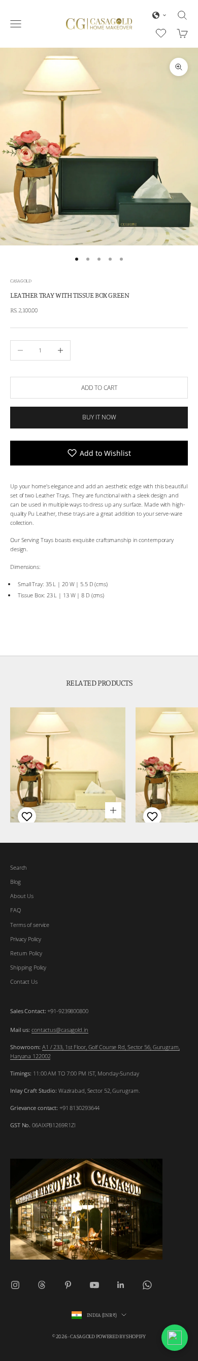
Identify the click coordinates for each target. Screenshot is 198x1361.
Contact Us (24, 981)
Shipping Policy (28, 967)
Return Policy (26, 953)
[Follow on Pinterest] (68, 1285)
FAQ (15, 910)
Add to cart (99, 387)
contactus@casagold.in (59, 1029)
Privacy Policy (25, 939)
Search (18, 867)
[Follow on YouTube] (94, 1285)
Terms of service (29, 924)
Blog (15, 881)
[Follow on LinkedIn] (121, 1285)
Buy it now (99, 417)
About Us (22, 896)
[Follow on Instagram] (15, 1285)
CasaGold (20, 280)
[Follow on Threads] (42, 1285)
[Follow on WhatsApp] (147, 1285)
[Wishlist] (162, 32)
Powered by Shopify (121, 1336)
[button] (159, 15)
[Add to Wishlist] (25, 816)
